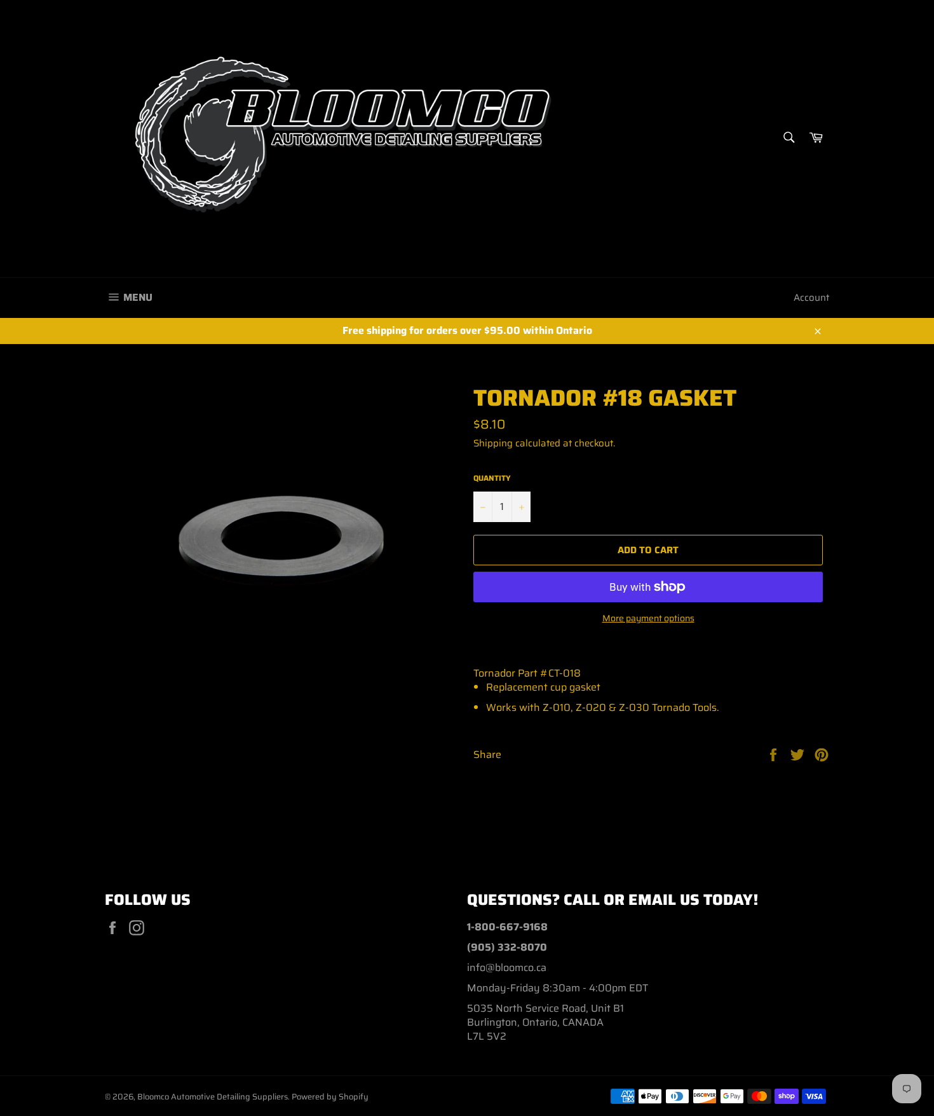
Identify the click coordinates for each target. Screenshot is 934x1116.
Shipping (493, 443)
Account (811, 297)
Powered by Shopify (330, 1096)
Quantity (492, 478)
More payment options (648, 618)
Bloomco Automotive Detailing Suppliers (212, 1096)
